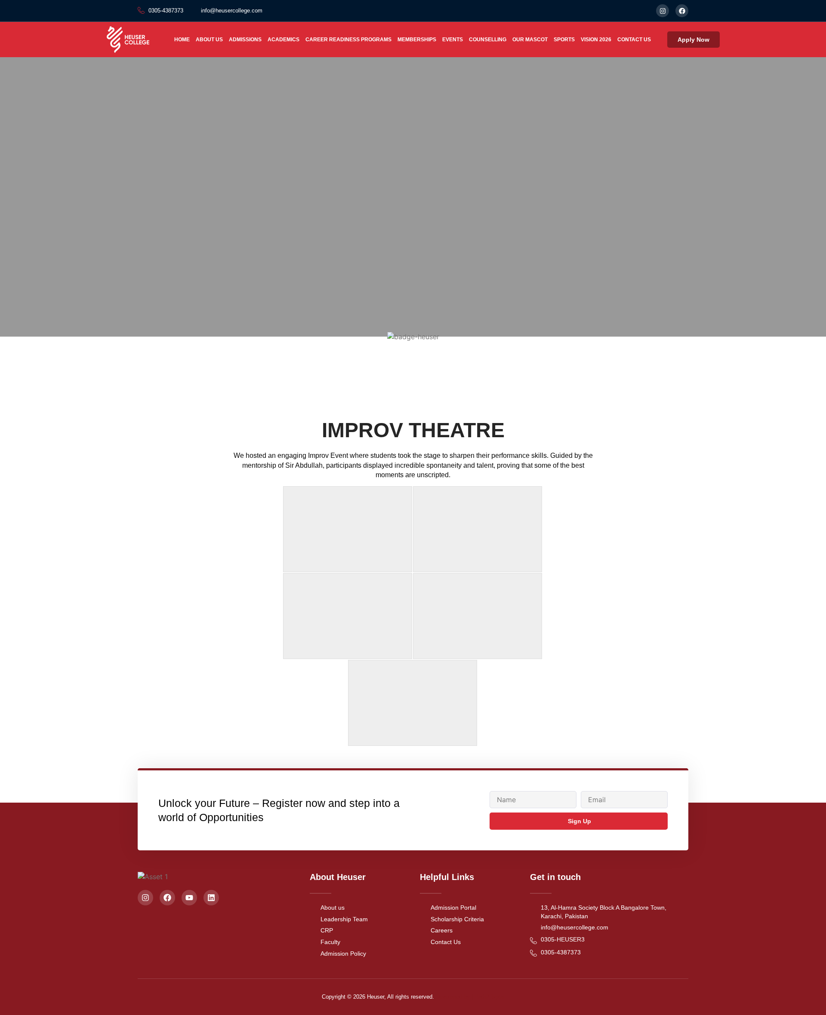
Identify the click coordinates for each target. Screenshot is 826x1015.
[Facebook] (681, 10)
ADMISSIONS (245, 40)
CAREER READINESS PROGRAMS (348, 40)
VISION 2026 (596, 40)
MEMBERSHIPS (417, 40)
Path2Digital (490, 997)
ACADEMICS (283, 40)
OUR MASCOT (530, 40)
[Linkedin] (211, 897)
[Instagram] (662, 10)
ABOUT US (209, 40)
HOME (182, 40)
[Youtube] (189, 897)
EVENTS (452, 40)
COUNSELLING (487, 40)
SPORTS (564, 40)
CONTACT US (634, 40)
